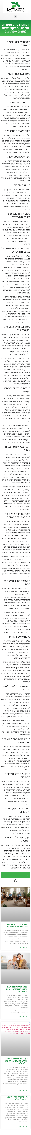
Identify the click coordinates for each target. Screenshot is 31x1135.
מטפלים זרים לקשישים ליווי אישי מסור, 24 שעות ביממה (17, 925)
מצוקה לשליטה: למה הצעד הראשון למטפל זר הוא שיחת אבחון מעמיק (17, 989)
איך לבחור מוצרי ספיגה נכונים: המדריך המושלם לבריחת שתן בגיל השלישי (16, 1061)
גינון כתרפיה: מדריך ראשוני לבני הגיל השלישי (17, 1098)
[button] (15, 16)
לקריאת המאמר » (23, 947)
